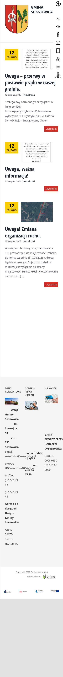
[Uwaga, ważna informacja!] (37, 152)
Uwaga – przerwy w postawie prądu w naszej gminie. (30, 82)
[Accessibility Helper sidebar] (58, 4)
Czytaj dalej (51, 128)
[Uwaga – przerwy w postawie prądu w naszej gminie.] (37, 59)
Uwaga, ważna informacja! (20, 172)
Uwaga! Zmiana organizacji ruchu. (23, 232)
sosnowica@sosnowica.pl (20, 456)
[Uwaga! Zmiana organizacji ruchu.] (37, 212)
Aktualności (29, 94)
